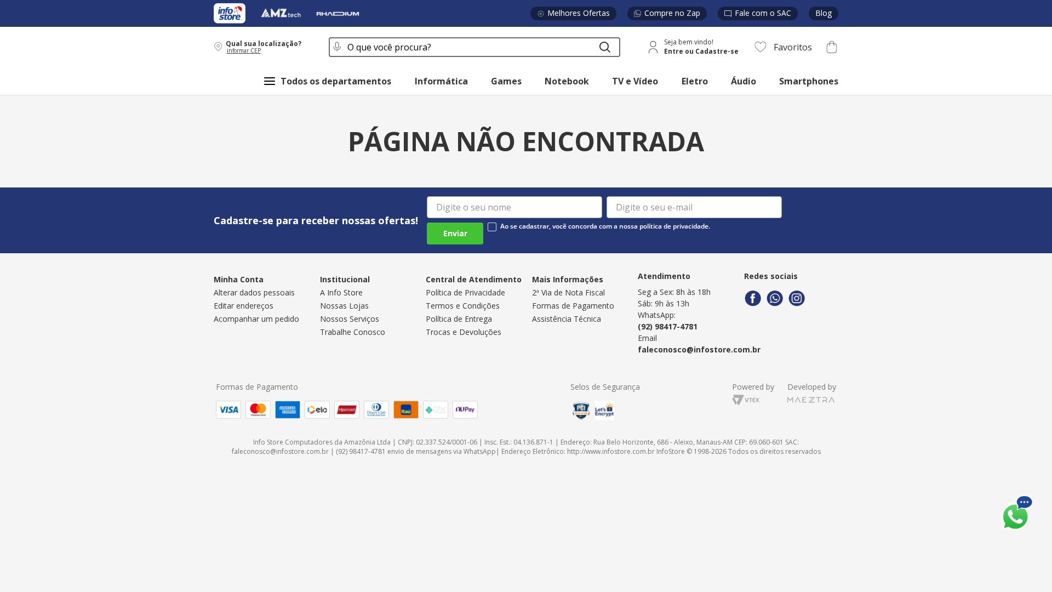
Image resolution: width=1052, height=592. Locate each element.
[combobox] (474, 47)
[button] (264, 47)
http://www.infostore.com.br (611, 451)
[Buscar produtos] (604, 47)
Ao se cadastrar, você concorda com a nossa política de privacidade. (605, 226)
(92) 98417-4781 (667, 326)
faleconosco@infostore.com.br (699, 349)
